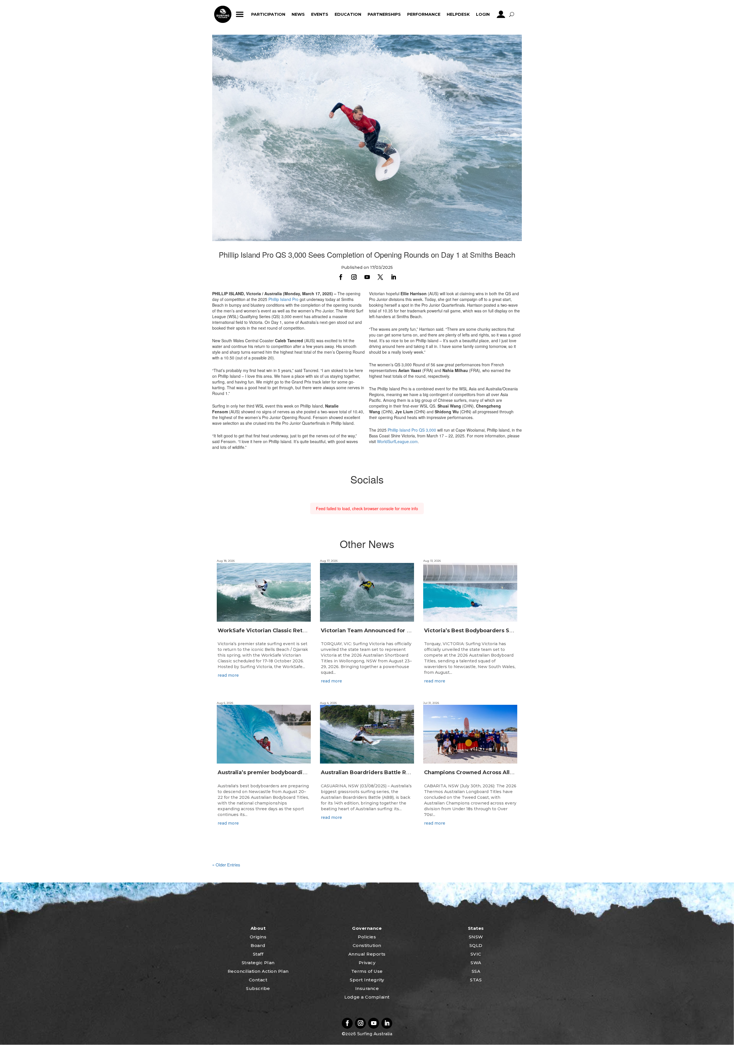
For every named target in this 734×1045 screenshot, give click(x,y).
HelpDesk (458, 14)
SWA (476, 962)
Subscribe (258, 988)
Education (348, 14)
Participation (268, 14)
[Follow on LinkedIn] (393, 277)
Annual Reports (367, 954)
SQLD (476, 945)
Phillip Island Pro (283, 299)
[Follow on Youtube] (367, 277)
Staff (258, 954)
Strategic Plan (258, 962)
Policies (367, 937)
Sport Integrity (367, 980)
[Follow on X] (380, 277)
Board (258, 945)
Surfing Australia (374, 1033)
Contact (258, 980)
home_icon (223, 14)
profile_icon (501, 14)
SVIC (476, 954)
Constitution (367, 945)
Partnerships (384, 14)
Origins (258, 937)
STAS (476, 980)
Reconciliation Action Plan (258, 971)
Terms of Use (367, 971)
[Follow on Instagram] (353, 277)
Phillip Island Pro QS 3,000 (412, 430)
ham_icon (240, 14)
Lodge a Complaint (367, 997)
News (298, 14)
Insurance (367, 988)
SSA (476, 971)
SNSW (476, 937)
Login (483, 14)
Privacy (367, 962)
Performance (423, 14)
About (258, 928)
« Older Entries (226, 865)
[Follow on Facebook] (340, 277)
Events (319, 14)
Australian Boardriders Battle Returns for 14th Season (394, 772)
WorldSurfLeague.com (397, 441)
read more (228, 675)
